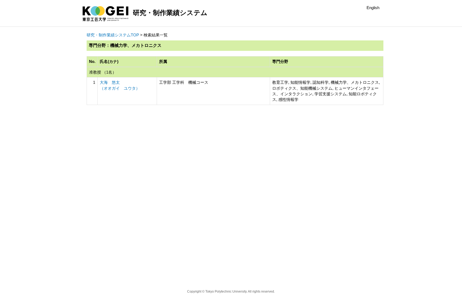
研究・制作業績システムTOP (113, 35)
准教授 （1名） (102, 72)
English (373, 7)
